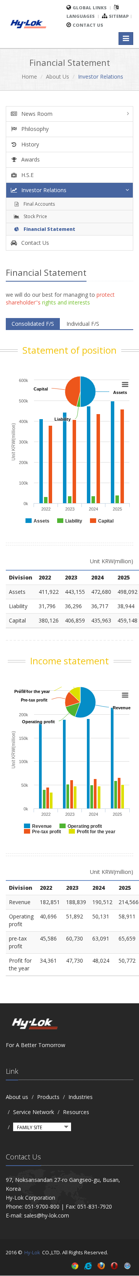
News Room (36, 113)
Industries (80, 1097)
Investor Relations (43, 190)
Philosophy (34, 128)
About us (17, 1097)
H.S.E (27, 175)
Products (48, 1097)
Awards (30, 159)
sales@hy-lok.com (46, 1215)
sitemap (119, 16)
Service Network (33, 1112)
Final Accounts (38, 204)
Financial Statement (48, 229)
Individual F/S (82, 323)
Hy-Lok (32, 1252)
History (29, 144)
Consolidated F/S (33, 323)
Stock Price (34, 216)
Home (29, 76)
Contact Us (88, 25)
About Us (57, 76)
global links (90, 7)
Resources (76, 1112)
